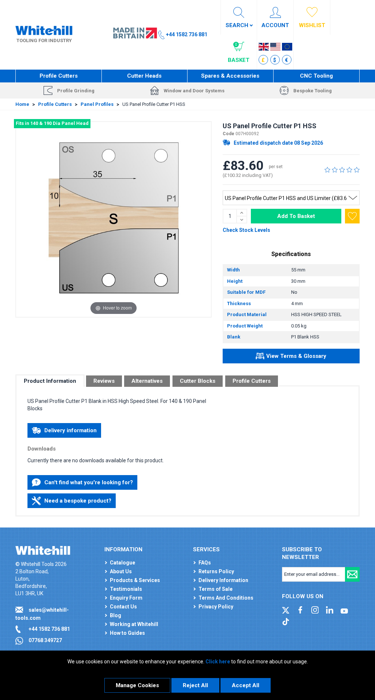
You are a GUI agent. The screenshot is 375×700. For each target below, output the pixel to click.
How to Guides (127, 633)
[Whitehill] (44, 30)
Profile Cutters (59, 76)
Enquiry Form (126, 598)
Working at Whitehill (134, 624)
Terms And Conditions (225, 598)
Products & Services (135, 580)
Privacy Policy (215, 607)
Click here (217, 661)
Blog (115, 615)
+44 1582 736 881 (49, 629)
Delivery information (70, 430)
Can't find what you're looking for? (88, 482)
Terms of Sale (215, 589)
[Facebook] (300, 609)
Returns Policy (216, 571)
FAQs (204, 563)
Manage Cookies (137, 685)
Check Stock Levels (246, 230)
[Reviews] (342, 170)
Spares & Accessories (230, 76)
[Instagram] (315, 609)
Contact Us (123, 607)
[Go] (352, 574)
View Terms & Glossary (296, 356)
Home (22, 104)
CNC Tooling (316, 76)
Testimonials (126, 589)
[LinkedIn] (329, 609)
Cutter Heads (144, 76)
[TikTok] (285, 621)
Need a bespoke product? (77, 500)
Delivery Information (223, 580)
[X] (285, 609)
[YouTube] (344, 609)
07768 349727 (45, 640)
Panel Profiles (97, 104)
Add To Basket (296, 216)
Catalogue (122, 563)
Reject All (195, 685)
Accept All (245, 685)
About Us (121, 571)
